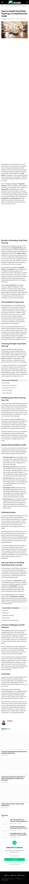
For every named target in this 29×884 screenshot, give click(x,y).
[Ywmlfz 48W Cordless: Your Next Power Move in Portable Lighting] (5, 835)
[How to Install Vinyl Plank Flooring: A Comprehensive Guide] (14, 29)
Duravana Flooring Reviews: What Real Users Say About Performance (14, 752)
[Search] (27, 2)
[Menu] (2, 2)
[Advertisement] (14, 101)
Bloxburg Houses (4, 880)
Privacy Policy (13, 864)
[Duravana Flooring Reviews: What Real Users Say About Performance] (14, 741)
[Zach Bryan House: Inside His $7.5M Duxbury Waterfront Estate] (5, 828)
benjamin (4, 18)
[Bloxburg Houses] (14, 2)
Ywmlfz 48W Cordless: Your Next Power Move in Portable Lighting (18, 834)
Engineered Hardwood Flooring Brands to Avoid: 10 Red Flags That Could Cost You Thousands (13, 778)
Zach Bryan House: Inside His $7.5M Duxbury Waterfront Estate (18, 827)
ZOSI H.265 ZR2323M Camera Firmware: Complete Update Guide (19, 820)
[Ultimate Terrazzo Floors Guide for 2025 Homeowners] (14, 793)
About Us (6, 875)
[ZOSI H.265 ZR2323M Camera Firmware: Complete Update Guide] (5, 821)
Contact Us (13, 875)
